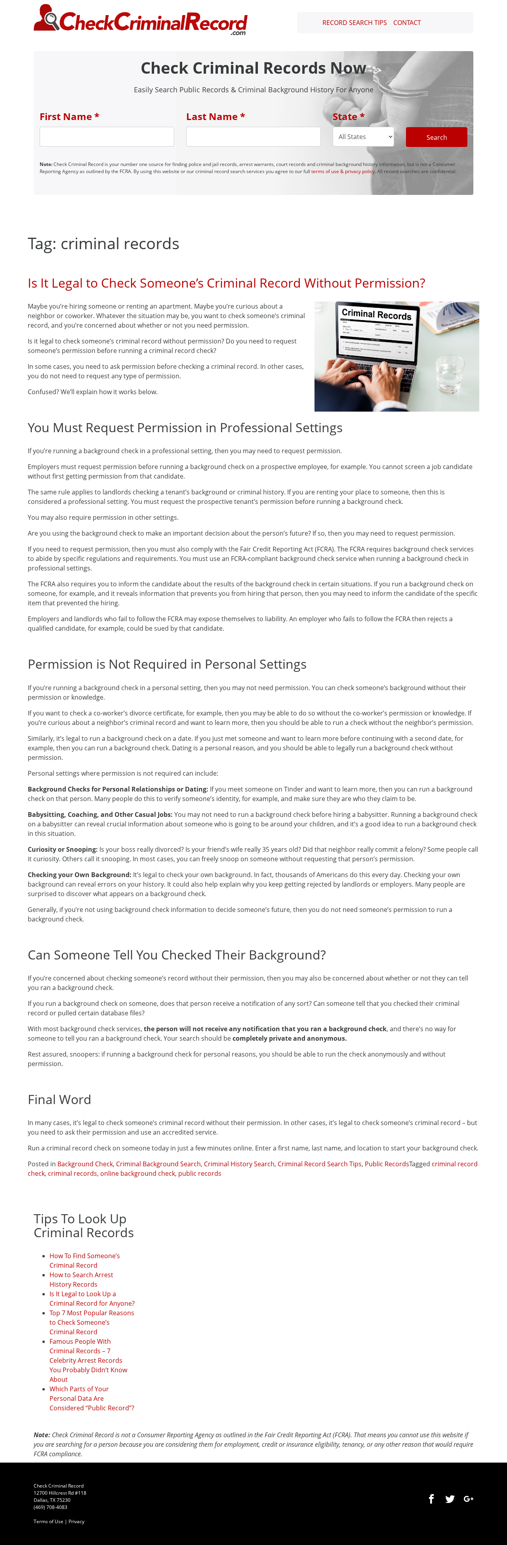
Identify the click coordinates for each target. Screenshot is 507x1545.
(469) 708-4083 (50, 1507)
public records (199, 1173)
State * (349, 116)
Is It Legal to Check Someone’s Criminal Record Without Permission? (226, 282)
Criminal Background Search (158, 1164)
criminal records (72, 1173)
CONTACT (407, 22)
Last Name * (215, 116)
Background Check (85, 1164)
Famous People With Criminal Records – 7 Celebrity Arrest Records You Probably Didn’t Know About (88, 1360)
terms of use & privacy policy (343, 171)
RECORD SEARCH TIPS (354, 22)
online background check (137, 1173)
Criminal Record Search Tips (320, 1164)
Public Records (387, 1164)
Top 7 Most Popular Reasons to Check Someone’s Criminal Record (92, 1322)
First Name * (69, 116)
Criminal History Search (239, 1164)
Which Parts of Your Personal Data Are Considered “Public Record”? (92, 1398)
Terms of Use (48, 1521)
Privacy (76, 1521)
